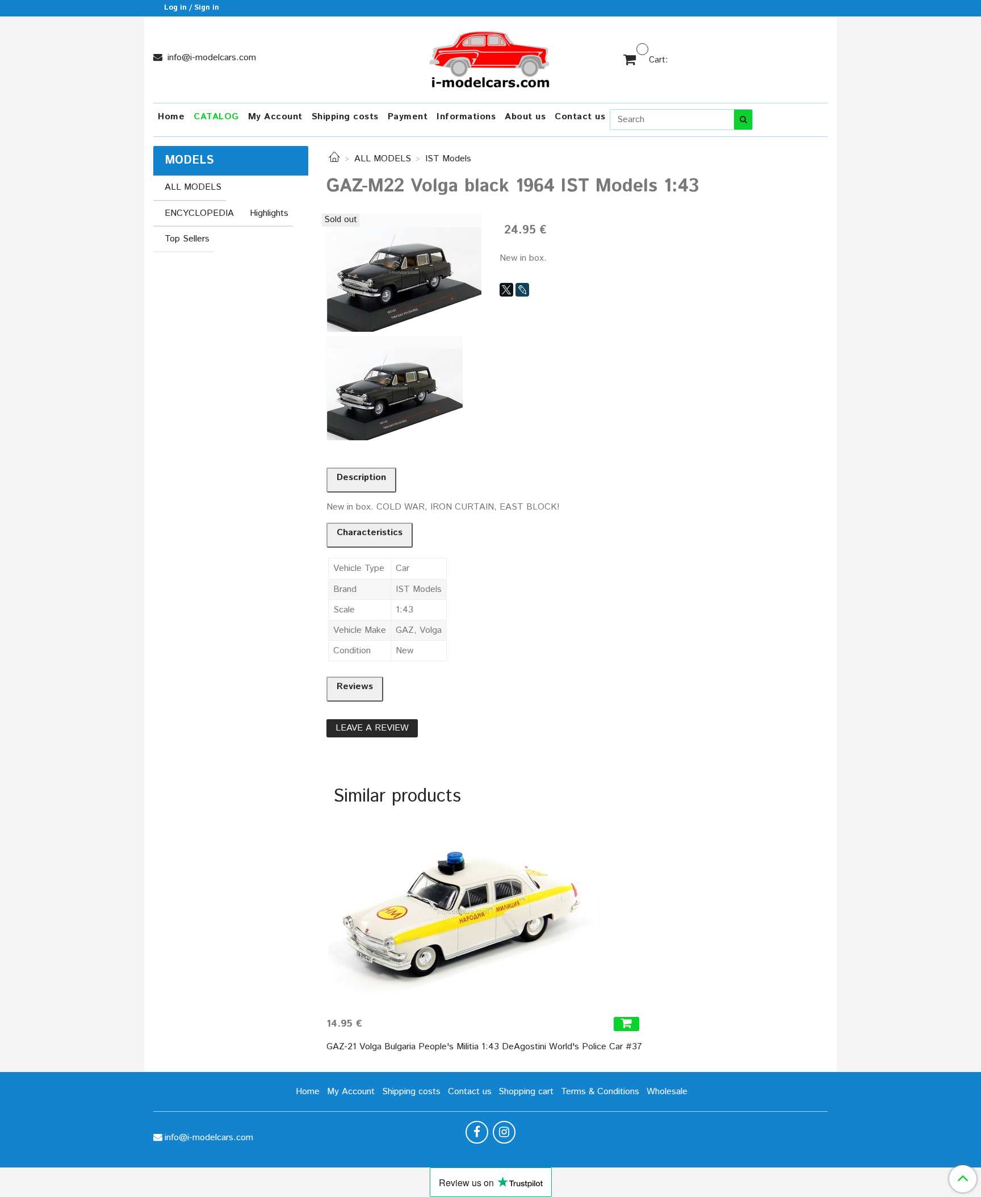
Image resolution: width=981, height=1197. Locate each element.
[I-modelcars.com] (490, 57)
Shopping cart (526, 1091)
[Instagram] (504, 1132)
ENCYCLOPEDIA (199, 213)
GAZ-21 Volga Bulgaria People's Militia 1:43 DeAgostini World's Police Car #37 (484, 1046)
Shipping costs (345, 116)
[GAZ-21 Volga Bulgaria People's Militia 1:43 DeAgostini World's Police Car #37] (484, 911)
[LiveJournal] (522, 290)
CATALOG (216, 116)
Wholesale (667, 1091)
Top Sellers (187, 238)
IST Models (448, 158)
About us (525, 116)
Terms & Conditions (600, 1091)
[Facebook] (477, 1132)
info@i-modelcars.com (210, 57)
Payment (408, 116)
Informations (466, 116)
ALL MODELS (382, 158)
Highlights (269, 213)
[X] (506, 290)
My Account (275, 116)
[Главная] (334, 158)
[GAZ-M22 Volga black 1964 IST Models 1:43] (403, 272)
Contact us (580, 116)
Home (171, 116)
